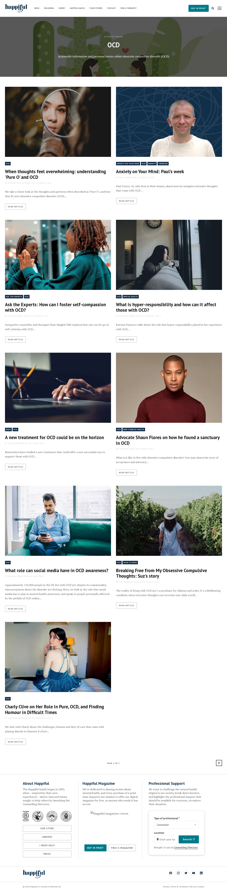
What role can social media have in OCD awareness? (56, 570)
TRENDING (163, 164)
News (36, 8)
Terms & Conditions (180, 886)
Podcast (111, 8)
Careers (47, 836)
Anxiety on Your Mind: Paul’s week (150, 171)
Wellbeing (49, 8)
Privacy (166, 886)
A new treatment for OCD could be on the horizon (54, 437)
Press (47, 853)
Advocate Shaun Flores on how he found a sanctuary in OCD (168, 440)
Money (62, 8)
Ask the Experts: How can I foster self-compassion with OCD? (55, 307)
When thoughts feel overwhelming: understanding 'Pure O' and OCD (55, 174)
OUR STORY (47, 828)
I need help (47, 845)
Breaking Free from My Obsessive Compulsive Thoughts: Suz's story (161, 573)
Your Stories (96, 8)
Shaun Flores (127, 449)
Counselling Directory (186, 847)
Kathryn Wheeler (129, 316)
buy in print (198, 8)
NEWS (8, 429)
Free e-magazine (122, 847)
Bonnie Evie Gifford (19, 183)
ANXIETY (152, 164)
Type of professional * (167, 818)
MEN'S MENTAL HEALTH (133, 429)
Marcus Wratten (17, 576)
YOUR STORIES (130, 562)
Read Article (15, 206)
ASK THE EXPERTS (14, 297)
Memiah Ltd (55, 886)
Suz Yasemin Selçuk (130, 582)
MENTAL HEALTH (130, 297)
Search (188, 839)
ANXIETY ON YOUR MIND (128, 164)
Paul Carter (126, 177)
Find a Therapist (128, 8)
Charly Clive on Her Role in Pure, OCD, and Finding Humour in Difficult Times (54, 709)
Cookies (200, 886)
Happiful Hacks (77, 8)
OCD (8, 164)
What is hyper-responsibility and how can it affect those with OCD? (166, 307)
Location (159, 832)
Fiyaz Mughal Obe (18, 316)
